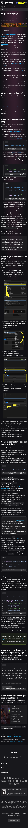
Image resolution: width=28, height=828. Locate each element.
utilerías (24, 726)
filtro (18, 538)
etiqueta (19, 138)
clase (13, 152)
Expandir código (8, 686)
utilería (5, 101)
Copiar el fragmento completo (16, 149)
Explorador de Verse (15, 131)
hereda (19, 152)
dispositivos (6, 104)
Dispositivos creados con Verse (11, 107)
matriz (2, 481)
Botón (11, 278)
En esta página (5, 30)
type (21, 70)
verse (10, 726)
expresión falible (20, 520)
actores (3, 36)
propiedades (4, 44)
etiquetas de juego (17, 726)
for (6, 542)
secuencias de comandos (7, 728)
